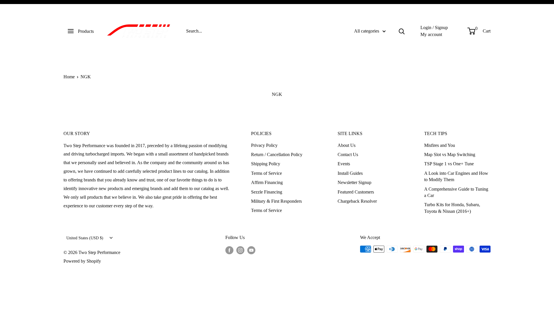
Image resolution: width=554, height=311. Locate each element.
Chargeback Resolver (357, 201)
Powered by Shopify (82, 261)
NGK (86, 76)
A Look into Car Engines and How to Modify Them (456, 176)
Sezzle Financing (266, 191)
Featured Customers (356, 191)
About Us (346, 145)
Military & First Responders (276, 201)
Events (344, 163)
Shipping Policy (265, 163)
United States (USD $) (84, 238)
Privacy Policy (264, 145)
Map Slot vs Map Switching (449, 154)
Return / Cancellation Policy (276, 154)
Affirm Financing (267, 182)
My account (431, 34)
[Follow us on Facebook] (229, 250)
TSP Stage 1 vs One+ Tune (449, 163)
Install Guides (350, 173)
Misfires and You (439, 145)
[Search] (401, 31)
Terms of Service (266, 173)
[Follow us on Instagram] (240, 250)
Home (69, 76)
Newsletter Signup (354, 182)
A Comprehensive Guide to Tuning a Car (456, 192)
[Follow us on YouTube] (251, 250)
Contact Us (348, 154)
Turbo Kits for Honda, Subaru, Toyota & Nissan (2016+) (452, 207)
